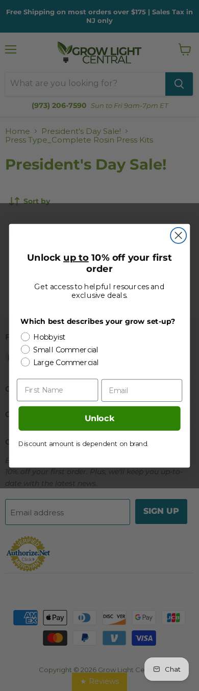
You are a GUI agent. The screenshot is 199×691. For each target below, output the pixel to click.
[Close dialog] (178, 235)
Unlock (100, 418)
